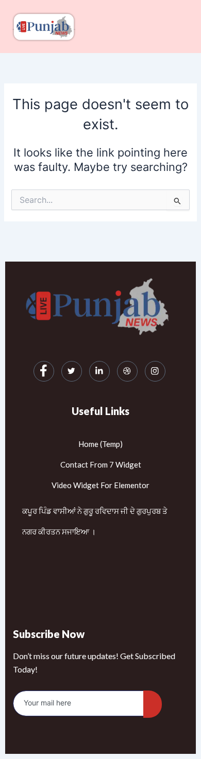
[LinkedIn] (99, 371)
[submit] (152, 704)
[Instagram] (155, 371)
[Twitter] (71, 371)
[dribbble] (127, 371)
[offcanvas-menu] (185, 26)
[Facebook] (44, 371)
